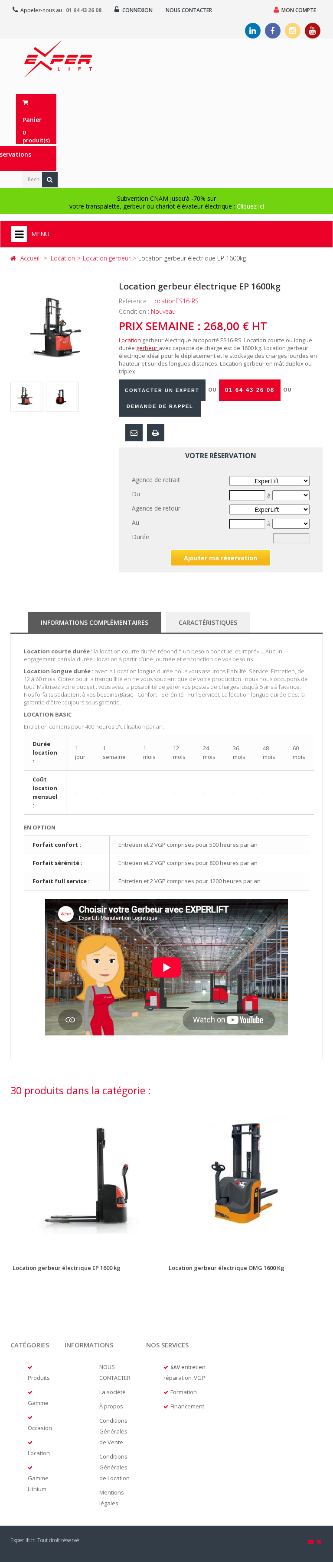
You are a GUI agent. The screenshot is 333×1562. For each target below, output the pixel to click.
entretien (193, 1367)
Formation (183, 1392)
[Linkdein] (253, 31)
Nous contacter (189, 10)
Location (39, 1453)
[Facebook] (273, 31)
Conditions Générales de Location (114, 1467)
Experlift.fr (22, 1540)
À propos (111, 1406)
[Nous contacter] (311, 1542)
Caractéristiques (208, 622)
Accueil (29, 258)
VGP (199, 1378)
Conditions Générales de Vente (113, 1431)
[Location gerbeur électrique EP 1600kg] (26, 397)
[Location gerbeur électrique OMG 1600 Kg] (244, 1178)
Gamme (38, 1403)
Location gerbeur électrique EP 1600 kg (67, 1268)
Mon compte (298, 10)
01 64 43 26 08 (83, 10)
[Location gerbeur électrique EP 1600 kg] (88, 1178)
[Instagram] (292, 31)
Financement (187, 1406)
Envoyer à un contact (134, 432)
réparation (177, 1378)
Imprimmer (155, 432)
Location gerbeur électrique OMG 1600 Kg (226, 1268)
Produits (39, 1378)
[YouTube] (312, 31)
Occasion (40, 1428)
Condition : (135, 311)
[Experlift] (58, 59)
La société (112, 1392)
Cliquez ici (250, 206)
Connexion (137, 10)
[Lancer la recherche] (50, 179)
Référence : (135, 301)
